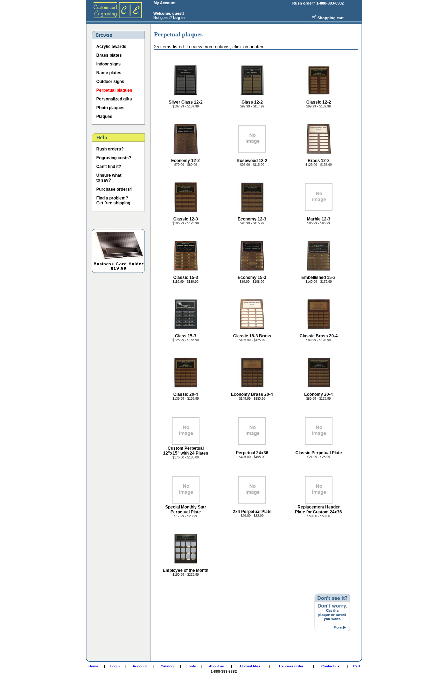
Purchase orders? (114, 189)
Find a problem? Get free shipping (113, 200)
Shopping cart (330, 18)
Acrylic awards (111, 46)
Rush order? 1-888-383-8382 (318, 3)
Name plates (108, 72)
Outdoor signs (110, 81)
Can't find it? (108, 166)
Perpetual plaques (114, 90)
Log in (179, 17)
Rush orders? (110, 149)
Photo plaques (110, 107)
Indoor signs (108, 64)
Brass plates (109, 55)
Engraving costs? (113, 157)
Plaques (104, 116)
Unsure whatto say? (108, 178)
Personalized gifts (114, 99)
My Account (165, 3)
